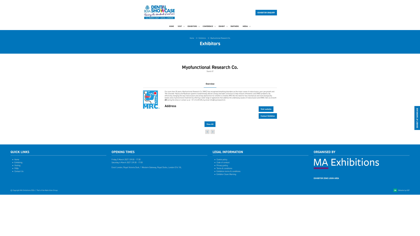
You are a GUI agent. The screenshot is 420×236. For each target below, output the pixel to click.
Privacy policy (222, 165)
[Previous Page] (207, 132)
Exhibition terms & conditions (228, 171)
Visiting (17, 165)
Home (192, 38)
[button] (266, 12)
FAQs (16, 168)
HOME (171, 26)
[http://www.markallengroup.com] (346, 168)
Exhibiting (18, 162)
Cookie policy (222, 159)
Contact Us (18, 171)
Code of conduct (223, 162)
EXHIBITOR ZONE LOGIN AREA (326, 178)
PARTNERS (235, 26)
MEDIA (245, 26)
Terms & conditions (224, 168)
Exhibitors (192, 26)
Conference (208, 26)
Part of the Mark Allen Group (47, 190)
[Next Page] (212, 132)
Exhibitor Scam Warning (226, 174)
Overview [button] (210, 83)
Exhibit (222, 26)
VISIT (180, 26)
